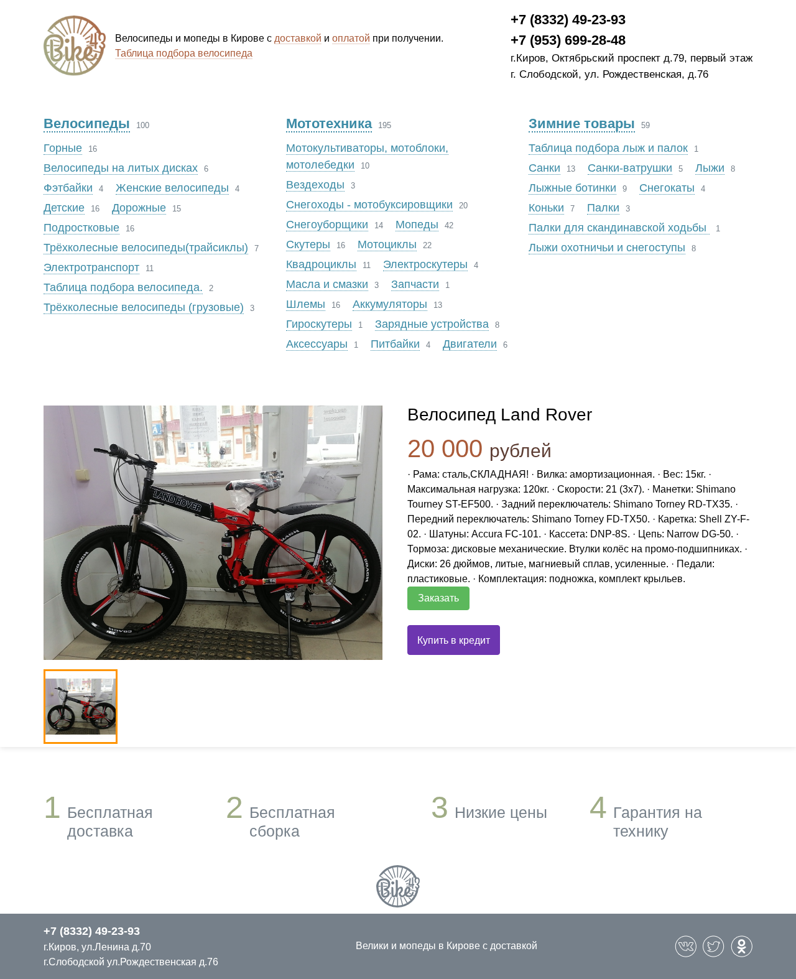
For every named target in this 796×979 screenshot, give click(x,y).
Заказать (438, 598)
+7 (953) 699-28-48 (568, 40)
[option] (213, 533)
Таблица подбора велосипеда (183, 53)
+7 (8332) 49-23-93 (568, 19)
